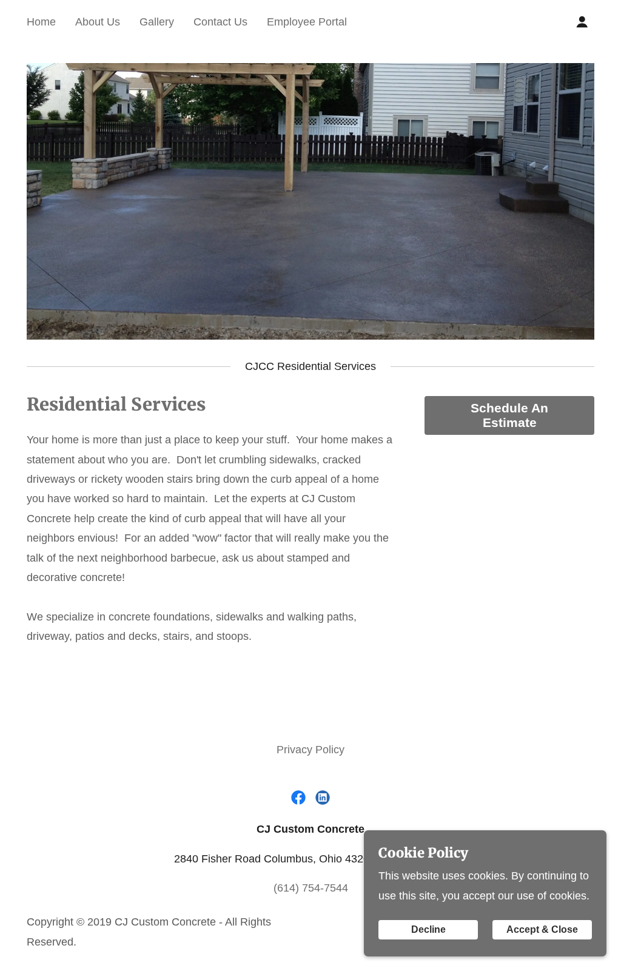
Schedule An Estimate (509, 415)
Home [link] (41, 22)
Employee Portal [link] (307, 22)
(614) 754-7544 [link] (311, 888)
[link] (298, 797)
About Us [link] (97, 22)
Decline (428, 929)
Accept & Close (542, 929)
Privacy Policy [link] (310, 750)
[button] (582, 22)
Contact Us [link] (220, 22)
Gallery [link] (156, 22)
